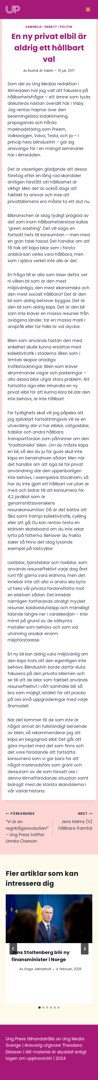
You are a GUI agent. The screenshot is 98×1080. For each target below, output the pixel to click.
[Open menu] (87, 9)
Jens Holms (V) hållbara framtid (75, 821)
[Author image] (14, 969)
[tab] (39, 1007)
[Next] (84, 949)
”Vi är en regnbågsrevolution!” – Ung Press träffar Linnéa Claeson (27, 827)
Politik (66, 27)
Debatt (50, 27)
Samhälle (33, 27)
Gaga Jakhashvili (37, 969)
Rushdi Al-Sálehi (40, 70)
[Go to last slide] (13, 949)
